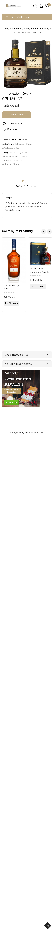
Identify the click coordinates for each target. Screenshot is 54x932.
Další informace (27, 186)
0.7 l (12, 152)
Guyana (23, 156)
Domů (6, 28)
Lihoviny (16, 28)
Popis (26, 181)
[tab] (27, 181)
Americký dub (10, 156)
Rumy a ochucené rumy (36, 28)
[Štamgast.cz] (13, 5)
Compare (12, 129)
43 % (24, 152)
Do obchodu (16, 114)
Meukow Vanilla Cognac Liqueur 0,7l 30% (30, 96)
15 (19, 152)
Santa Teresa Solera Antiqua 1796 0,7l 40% (27, 96)
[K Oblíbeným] (21, 242)
